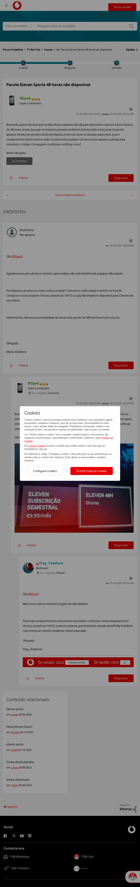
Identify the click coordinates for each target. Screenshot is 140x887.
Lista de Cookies (37, 445)
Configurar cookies (45, 471)
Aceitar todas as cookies (91, 471)
